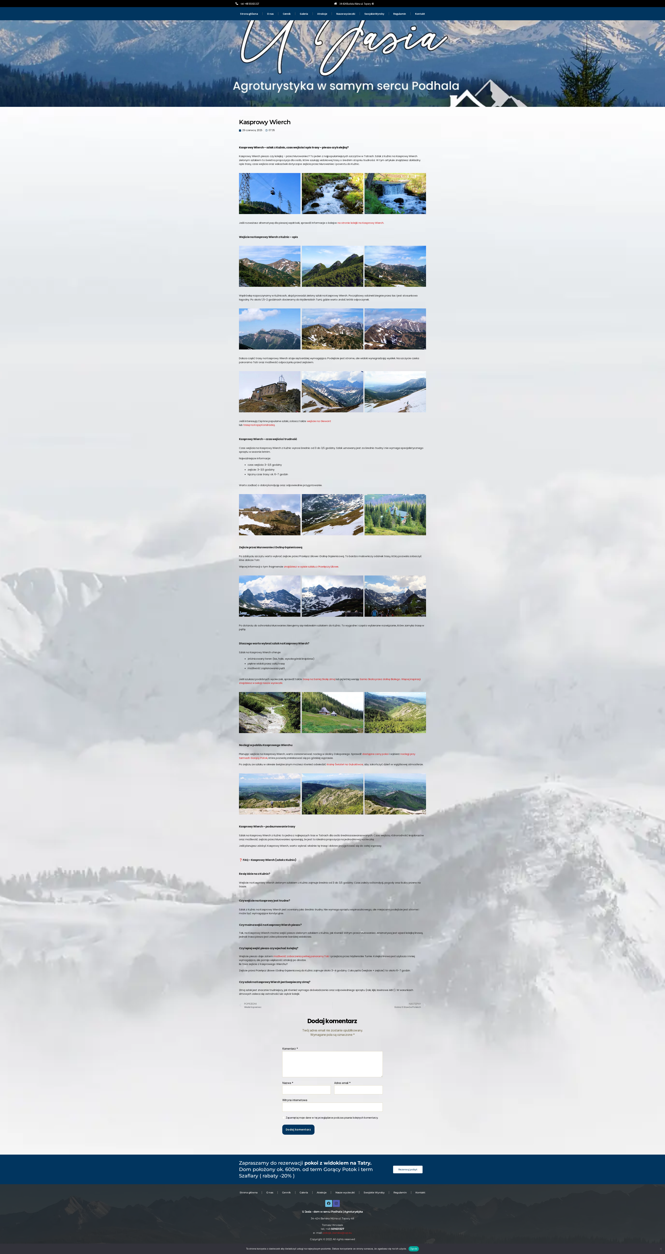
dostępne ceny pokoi (375, 754)
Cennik (287, 13)
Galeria (304, 13)
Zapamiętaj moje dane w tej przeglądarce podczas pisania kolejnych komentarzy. (332, 1117)
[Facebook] (328, 1203)
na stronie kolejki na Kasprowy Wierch (361, 223)
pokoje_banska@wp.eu (337, 1232)
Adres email (342, 1083)
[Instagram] (336, 1203)
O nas (270, 13)
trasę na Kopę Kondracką (259, 425)
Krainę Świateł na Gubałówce (345, 764)
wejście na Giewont (319, 421)
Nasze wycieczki (345, 13)
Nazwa (287, 1083)
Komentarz (290, 1048)
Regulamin (399, 13)
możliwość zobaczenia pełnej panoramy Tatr (301, 956)
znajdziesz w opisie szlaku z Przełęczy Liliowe (311, 566)
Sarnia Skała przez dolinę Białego (380, 679)
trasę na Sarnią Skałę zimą (319, 679)
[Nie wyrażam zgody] (660, 1249)
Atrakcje (322, 13)
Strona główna (249, 13)
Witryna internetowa (294, 1100)
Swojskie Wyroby (374, 13)
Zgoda (413, 1248)
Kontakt (420, 13)
